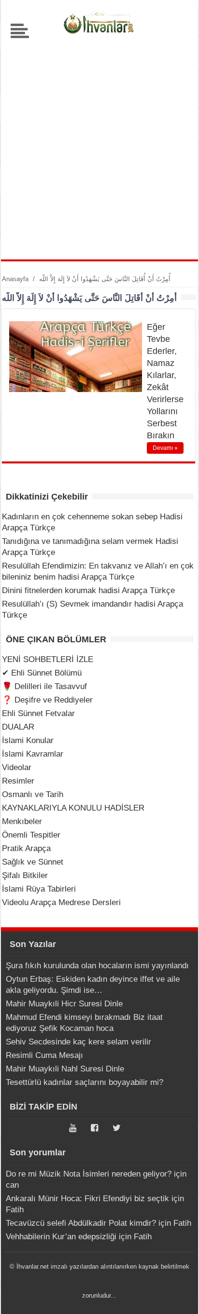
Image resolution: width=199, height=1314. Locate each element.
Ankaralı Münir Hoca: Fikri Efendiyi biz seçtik (87, 1198)
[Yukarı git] (180, 1297)
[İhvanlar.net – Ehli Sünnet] (99, 36)
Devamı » (165, 448)
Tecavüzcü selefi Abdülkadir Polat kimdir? (81, 1223)
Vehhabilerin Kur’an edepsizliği (61, 1236)
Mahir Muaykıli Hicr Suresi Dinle (64, 1003)
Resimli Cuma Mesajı (44, 1055)
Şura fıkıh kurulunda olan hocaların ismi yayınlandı (97, 965)
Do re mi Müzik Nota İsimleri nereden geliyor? (88, 1174)
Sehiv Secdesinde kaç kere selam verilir (78, 1041)
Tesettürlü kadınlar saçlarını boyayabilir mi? (84, 1082)
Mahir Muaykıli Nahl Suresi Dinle (65, 1068)
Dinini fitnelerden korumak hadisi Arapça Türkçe (88, 590)
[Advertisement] (99, 145)
